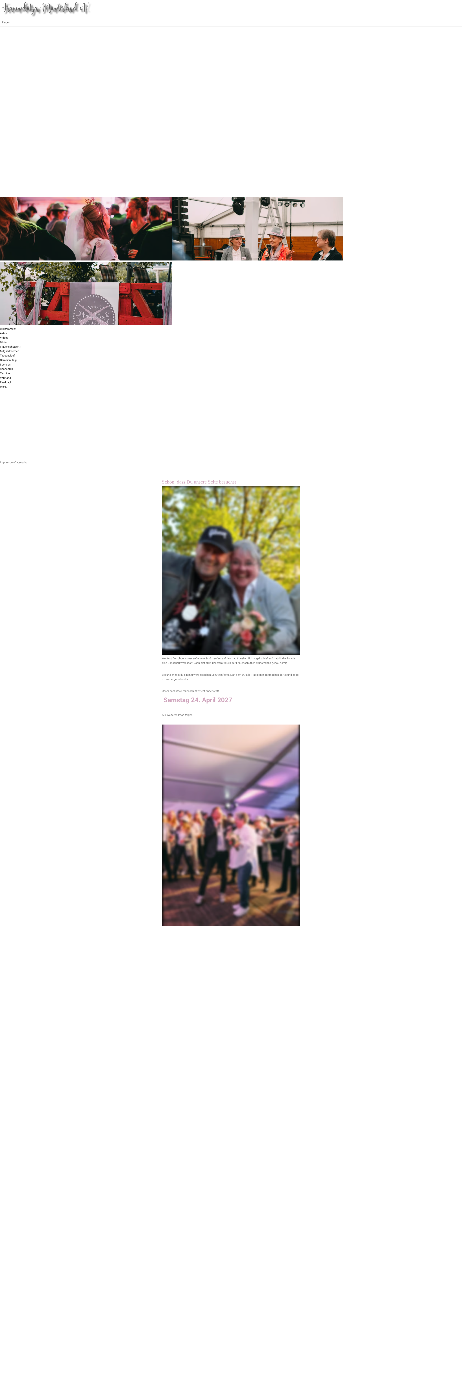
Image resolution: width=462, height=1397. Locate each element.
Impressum (7, 462)
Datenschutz (22, 462)
